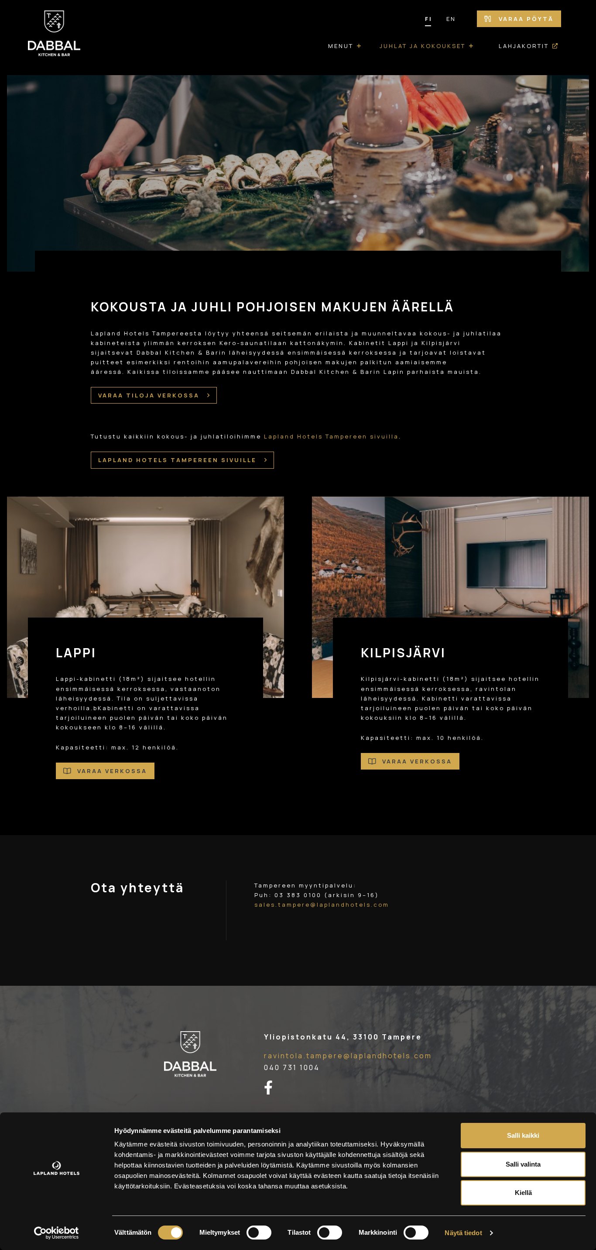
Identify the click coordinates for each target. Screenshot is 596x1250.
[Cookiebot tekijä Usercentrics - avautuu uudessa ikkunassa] (56, 1233)
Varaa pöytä (525, 19)
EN (451, 19)
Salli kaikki (523, 1135)
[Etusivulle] (54, 37)
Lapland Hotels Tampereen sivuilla (331, 436)
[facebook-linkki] (273, 1088)
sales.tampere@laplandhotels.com (321, 904)
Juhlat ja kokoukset (423, 46)
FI (428, 19)
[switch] (259, 1233)
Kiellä (523, 1192)
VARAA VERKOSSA (111, 771)
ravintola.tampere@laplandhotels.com (348, 1055)
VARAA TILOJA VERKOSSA (150, 395)
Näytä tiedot (463, 1232)
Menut (340, 46)
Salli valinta (523, 1164)
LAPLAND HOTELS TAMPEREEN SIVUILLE (178, 460)
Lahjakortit (524, 46)
